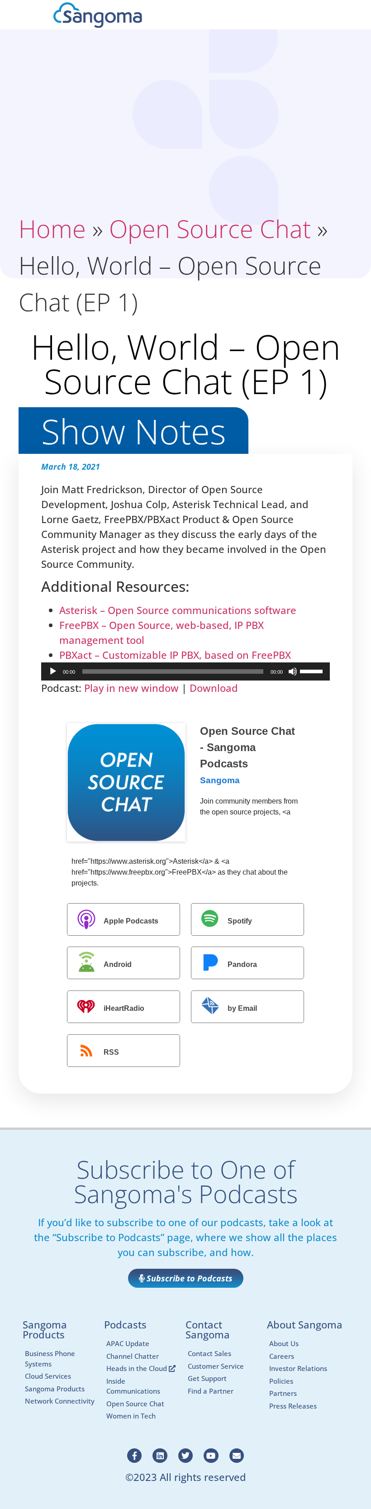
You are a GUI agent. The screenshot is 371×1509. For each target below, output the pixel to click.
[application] (185, 671)
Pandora (242, 965)
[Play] (52, 671)
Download (214, 688)
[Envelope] (236, 1455)
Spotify (240, 921)
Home (52, 228)
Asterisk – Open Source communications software (177, 610)
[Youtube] (211, 1455)
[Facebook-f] (134, 1455)
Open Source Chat (210, 228)
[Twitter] (185, 1455)
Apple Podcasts (131, 921)
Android (118, 965)
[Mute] (292, 671)
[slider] (312, 670)
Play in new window (131, 688)
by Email (242, 1008)
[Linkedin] (159, 1455)
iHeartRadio (124, 1008)
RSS (111, 1052)
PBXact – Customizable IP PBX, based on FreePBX (175, 655)
